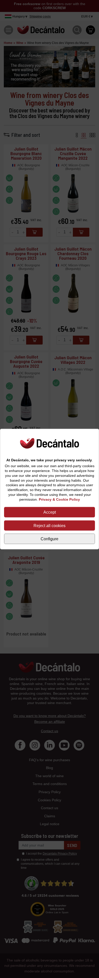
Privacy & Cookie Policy (59, 499)
